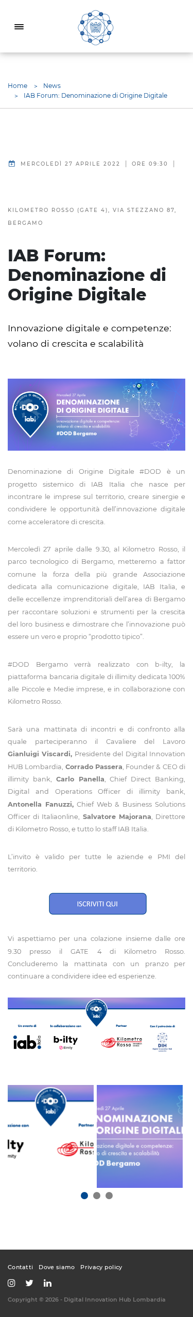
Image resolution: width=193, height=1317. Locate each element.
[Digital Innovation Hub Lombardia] (97, 26)
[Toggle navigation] (19, 26)
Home (17, 86)
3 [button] (109, 1195)
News (52, 86)
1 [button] (84, 1195)
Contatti (20, 1267)
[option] (51, 1136)
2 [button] (96, 1195)
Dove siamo (57, 1267)
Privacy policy (101, 1267)
